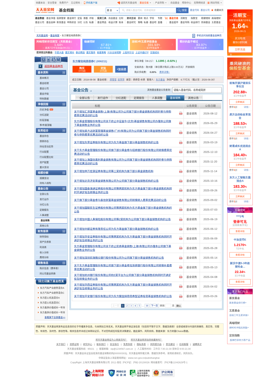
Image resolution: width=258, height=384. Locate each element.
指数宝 (194, 18)
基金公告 (80, 90)
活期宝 (183, 18)
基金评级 (44, 94)
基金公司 (205, 10)
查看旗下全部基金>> (55, 317)
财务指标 (44, 236)
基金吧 (153, 22)
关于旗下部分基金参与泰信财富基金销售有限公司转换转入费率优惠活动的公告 (120, 200)
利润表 (43, 247)
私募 (91, 22)
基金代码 (194, 10)
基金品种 (50, 22)
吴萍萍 (121, 79)
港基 (85, 18)
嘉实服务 (90, 52)
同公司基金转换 (48, 273)
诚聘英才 (197, 344)
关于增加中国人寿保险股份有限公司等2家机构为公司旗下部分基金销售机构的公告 (122, 219)
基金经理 (44, 83)
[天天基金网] (45, 10)
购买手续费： (152, 72)
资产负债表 (45, 242)
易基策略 (101, 52)
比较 (121, 18)
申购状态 (71, 22)
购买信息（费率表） (50, 268)
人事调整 (44, 215)
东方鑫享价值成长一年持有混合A (52, 308)
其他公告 (44, 226)
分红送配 (44, 115)
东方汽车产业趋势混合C (52, 293)
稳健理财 (205, 18)
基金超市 (173, 22)
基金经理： (110, 79)
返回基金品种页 (53, 66)
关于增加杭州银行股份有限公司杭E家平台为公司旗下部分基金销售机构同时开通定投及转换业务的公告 (122, 277)
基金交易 (144, 3)
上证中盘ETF (142, 52)
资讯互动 (131, 18)
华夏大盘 (59, 52)
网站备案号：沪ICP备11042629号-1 (169, 362)
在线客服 (183, 344)
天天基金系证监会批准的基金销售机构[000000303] (101, 353)
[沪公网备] (163, 373)
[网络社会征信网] (117, 373)
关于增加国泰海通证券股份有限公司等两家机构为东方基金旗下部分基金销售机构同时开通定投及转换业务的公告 (123, 190)
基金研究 (131, 22)
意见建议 (170, 344)
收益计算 (112, 22)
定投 (79, 18)
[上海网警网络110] (94, 373)
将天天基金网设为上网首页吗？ (111, 340)
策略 (140, 22)
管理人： (156, 79)
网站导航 (214, 3)
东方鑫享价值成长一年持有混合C (52, 313)
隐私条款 (141, 344)
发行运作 (44, 199)
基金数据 (39, 18)
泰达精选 (80, 52)
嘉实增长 (69, 52)
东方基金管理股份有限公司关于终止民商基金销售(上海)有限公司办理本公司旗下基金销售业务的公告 (122, 248)
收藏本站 (40, 3)
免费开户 (63, 3)
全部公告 (44, 194)
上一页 (115, 305)
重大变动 (44, 167)
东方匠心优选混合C (50, 302)
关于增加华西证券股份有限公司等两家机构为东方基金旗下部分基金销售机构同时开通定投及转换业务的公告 (123, 286)
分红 (79, 22)
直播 (160, 22)
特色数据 (44, 98)
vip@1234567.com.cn (121, 349)
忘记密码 (75, 3)
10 (147, 305)
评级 (91, 18)
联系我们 (101, 344)
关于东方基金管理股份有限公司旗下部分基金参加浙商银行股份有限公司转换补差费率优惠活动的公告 (123, 267)
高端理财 (216, 18)
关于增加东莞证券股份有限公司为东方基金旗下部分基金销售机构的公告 (116, 142)
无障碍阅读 (199, 3)
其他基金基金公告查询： (159, 90)
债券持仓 (44, 141)
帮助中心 (186, 3)
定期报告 (44, 210)
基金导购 (184, 22)
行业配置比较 (46, 157)
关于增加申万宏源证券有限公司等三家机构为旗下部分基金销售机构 (113, 171)
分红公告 (44, 204)
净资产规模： (191, 79)
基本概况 (44, 78)
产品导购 (159, 3)
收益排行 (195, 22)
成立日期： (84, 79)
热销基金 (205, 22)
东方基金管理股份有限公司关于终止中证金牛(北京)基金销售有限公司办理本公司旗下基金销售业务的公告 (122, 123)
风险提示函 (155, 344)
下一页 (154, 305)
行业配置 (44, 152)
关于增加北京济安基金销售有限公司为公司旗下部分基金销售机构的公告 (116, 180)
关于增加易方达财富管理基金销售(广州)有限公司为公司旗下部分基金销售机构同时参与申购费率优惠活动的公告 (122, 132)
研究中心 (87, 344)
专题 (160, 18)
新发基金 (61, 22)
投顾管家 (61, 18)
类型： (135, 79)
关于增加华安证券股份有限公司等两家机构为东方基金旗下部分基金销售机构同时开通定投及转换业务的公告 (123, 238)
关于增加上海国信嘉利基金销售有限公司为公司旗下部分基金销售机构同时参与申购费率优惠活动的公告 (123, 161)
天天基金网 (42, 35)
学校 (152, 18)
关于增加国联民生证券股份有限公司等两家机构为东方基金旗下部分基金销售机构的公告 (123, 209)
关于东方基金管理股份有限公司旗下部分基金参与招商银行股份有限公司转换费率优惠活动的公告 (123, 152)
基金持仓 (44, 136)
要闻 (140, 18)
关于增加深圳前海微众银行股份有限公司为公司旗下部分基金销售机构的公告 (119, 257)
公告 (85, 22)
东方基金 (160, 79)
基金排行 (71, 18)
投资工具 (101, 18)
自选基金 (174, 3)
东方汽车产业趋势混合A (52, 288)
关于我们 (60, 344)
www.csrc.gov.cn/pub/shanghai (144, 358)
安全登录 (52, 3)
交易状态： (164, 67)
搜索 (182, 10)
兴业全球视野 (114, 52)
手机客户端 (91, 3)
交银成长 (154, 52)
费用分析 (44, 257)
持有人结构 (45, 183)
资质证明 (74, 344)
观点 (146, 18)
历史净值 (44, 109)
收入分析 (44, 252)
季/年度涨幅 (46, 125)
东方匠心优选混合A (50, 298)
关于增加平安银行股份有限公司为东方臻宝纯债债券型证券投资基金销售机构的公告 (123, 296)
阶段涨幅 (44, 120)
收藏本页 (217, 10)
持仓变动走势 (46, 146)
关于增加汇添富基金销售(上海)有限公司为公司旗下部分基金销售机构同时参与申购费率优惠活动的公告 (122, 113)
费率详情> (164, 72)
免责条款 (127, 344)
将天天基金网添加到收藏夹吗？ (146, 340)
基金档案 (66, 10)
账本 (121, 22)
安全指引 (114, 344)
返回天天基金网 (129, 3)
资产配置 (44, 162)
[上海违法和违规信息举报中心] (140, 373)
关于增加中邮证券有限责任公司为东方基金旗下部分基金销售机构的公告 (116, 228)
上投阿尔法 (128, 52)
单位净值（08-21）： (155, 61)
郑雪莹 (113, 79)
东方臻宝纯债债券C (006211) (90, 61)
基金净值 (50, 18)
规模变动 (44, 178)
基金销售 (45, 220)
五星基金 (216, 22)
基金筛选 (101, 22)
